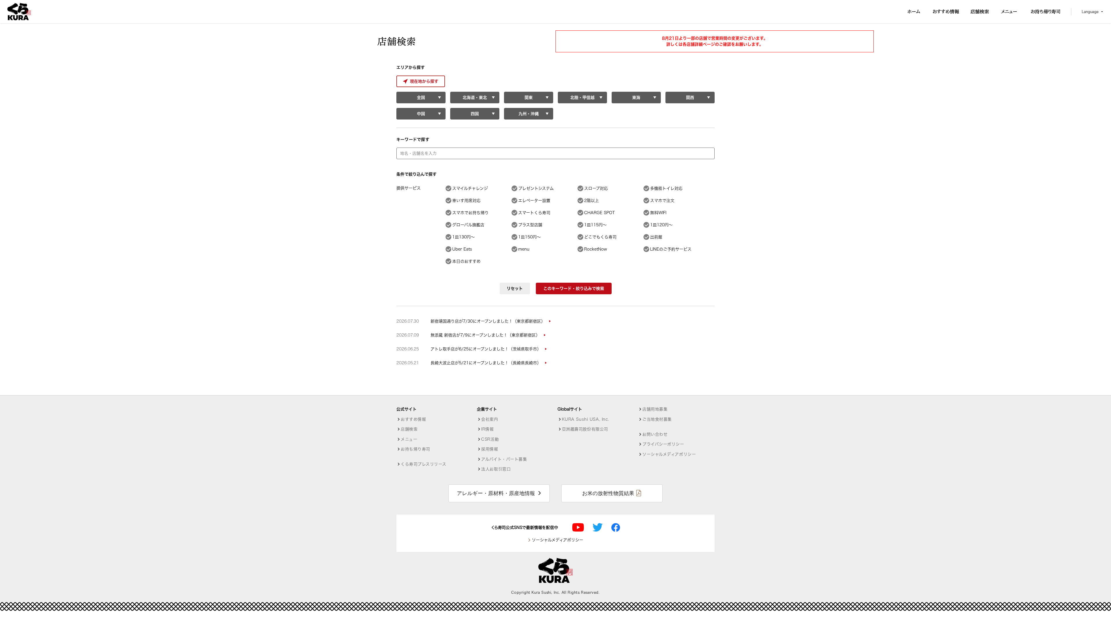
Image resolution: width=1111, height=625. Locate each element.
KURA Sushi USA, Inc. (585, 419)
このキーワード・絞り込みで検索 (573, 288)
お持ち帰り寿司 (415, 449)
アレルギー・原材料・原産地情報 (496, 493)
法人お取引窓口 (496, 469)
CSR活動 (490, 439)
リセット (515, 288)
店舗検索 (409, 429)
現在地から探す (424, 81)
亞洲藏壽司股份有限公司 (585, 429)
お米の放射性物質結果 (608, 493)
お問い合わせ (654, 434)
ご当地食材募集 (657, 419)
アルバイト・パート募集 (504, 459)
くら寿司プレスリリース (423, 464)
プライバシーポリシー (663, 444)
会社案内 (489, 419)
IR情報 (487, 429)
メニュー (409, 439)
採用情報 (489, 449)
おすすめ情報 (413, 419)
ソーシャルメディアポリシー (669, 454)
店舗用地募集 (654, 409)
